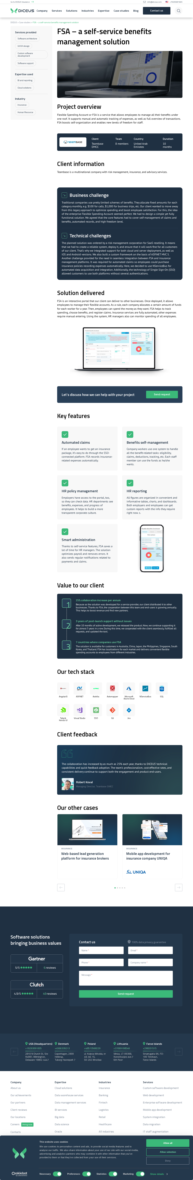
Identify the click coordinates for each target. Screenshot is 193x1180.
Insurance (22, 104)
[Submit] (178, 11)
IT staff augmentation (155, 1131)
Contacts (16, 1132)
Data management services (70, 1102)
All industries (106, 1131)
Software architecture (27, 38)
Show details (157, 1174)
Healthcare (105, 1124)
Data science (62, 1124)
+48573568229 (92, 1048)
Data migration (151, 1124)
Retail (102, 1117)
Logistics (104, 1110)
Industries (88, 11)
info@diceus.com (154, 2)
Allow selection (168, 1152)
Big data (59, 1117)
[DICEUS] (22, 10)
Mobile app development (157, 1110)
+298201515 (150, 1048)
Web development (153, 1095)
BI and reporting (25, 80)
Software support (25, 63)
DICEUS (14, 22)
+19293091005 (176, 1)
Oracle (58, 1131)
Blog (136, 11)
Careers (21, 1124)
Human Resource (25, 112)
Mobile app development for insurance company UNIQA (148, 856)
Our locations (18, 1117)
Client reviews (19, 1110)
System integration (154, 1117)
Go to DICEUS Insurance (20, 2)
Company (42, 11)
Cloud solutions (24, 87)
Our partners (18, 1102)
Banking (103, 1095)
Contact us (156, 10)
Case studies (121, 11)
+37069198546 (122, 1048)
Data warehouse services (69, 1095)
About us (16, 1088)
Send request (162, 394)
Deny (168, 1160)
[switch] (86, 1174)
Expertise (103, 11)
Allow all (167, 1143)
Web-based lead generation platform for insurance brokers (85, 856)
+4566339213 (62, 1048)
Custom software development (25, 54)
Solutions (71, 11)
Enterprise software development (162, 1102)
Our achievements (21, 1095)
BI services (61, 1110)
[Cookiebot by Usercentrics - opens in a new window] (19, 1174)
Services (57, 11)
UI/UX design (24, 45)
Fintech (103, 1102)
